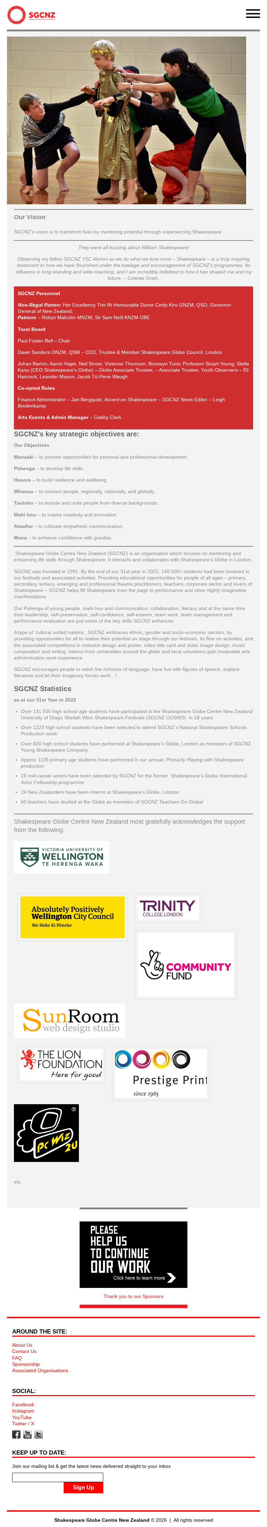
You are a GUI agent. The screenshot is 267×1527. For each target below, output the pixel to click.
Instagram (23, 1411)
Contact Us (24, 1351)
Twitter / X (23, 1423)
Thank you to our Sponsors (133, 1296)
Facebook (23, 1404)
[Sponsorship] (133, 1254)
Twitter (38, 1434)
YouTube (22, 1417)
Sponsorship (26, 1364)
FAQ (17, 1358)
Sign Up (83, 1487)
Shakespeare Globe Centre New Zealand (33, 16)
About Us (22, 1345)
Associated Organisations (40, 1370)
